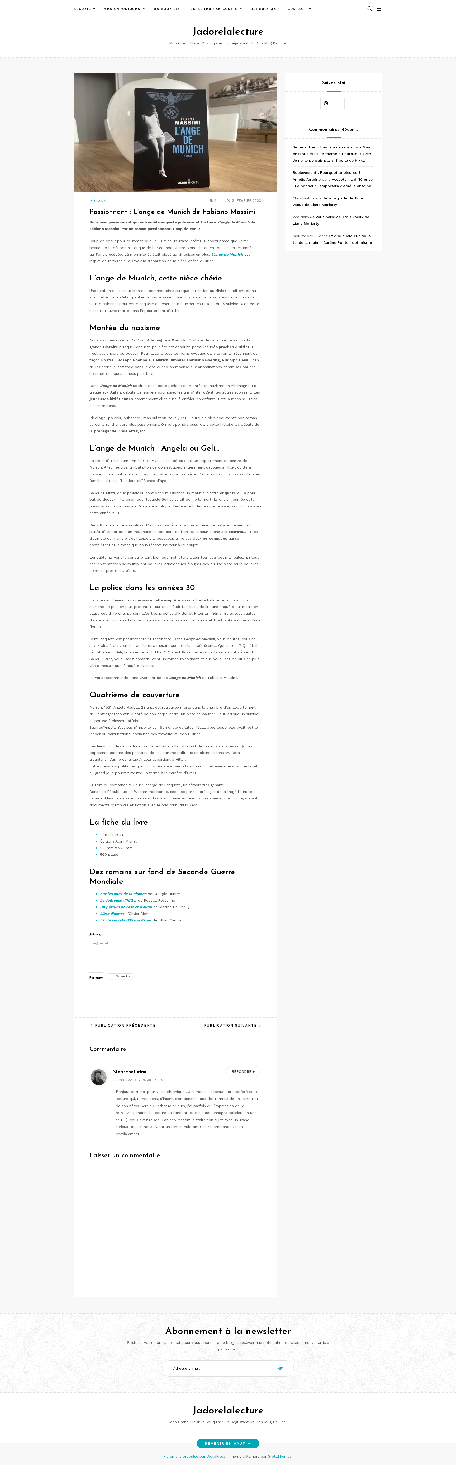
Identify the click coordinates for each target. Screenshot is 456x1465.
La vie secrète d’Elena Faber (125, 920)
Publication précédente (125, 1025)
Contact (297, 9)
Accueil (82, 9)
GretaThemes (280, 1456)
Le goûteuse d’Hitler (118, 900)
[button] (370, 9)
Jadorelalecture (228, 32)
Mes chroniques (122, 9)
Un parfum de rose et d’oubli (126, 907)
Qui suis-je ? (265, 9)
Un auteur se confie (213, 9)
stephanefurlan (129, 1072)
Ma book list (168, 9)
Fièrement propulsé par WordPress (195, 1456)
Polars (98, 201)
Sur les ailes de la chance (123, 894)
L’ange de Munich (227, 254)
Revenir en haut (225, 1443)
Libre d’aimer (112, 913)
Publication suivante (230, 1025)
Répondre (241, 1072)
